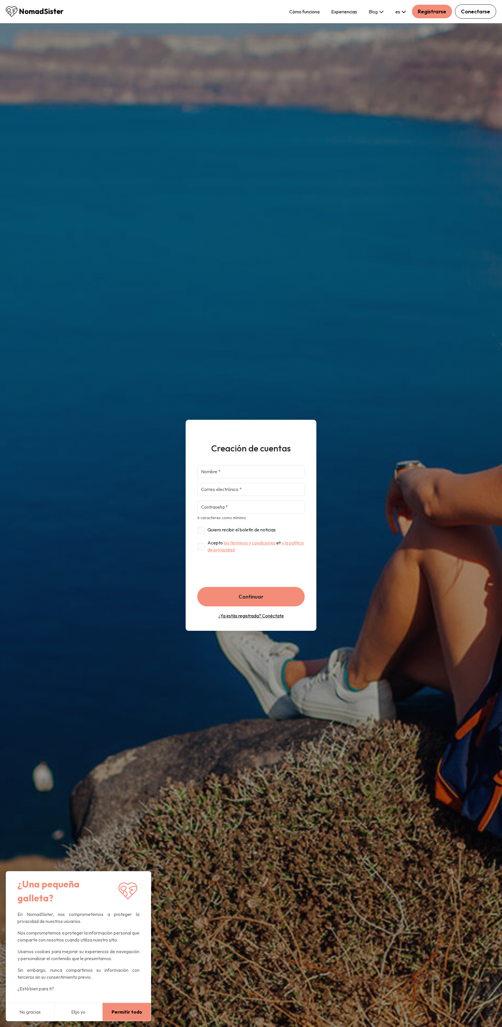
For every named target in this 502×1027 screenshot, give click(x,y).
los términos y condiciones (250, 543)
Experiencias (344, 12)
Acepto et (255, 546)
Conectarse (475, 11)
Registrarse (432, 11)
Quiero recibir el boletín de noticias (241, 530)
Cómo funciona (304, 12)
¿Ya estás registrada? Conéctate (251, 616)
